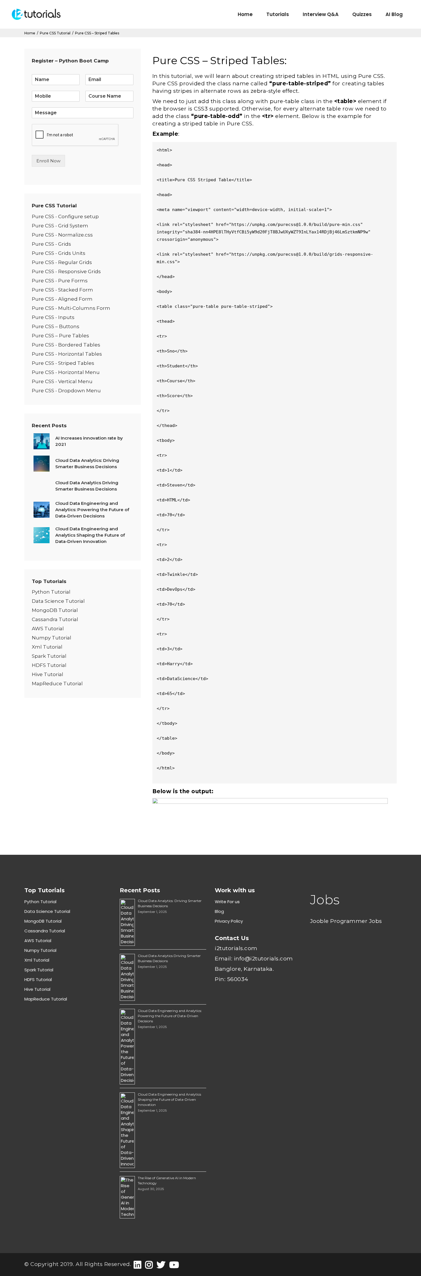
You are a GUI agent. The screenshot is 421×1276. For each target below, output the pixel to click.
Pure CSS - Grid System (60, 226)
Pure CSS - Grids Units (58, 253)
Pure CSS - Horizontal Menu (66, 372)
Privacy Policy (229, 921)
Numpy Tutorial (51, 638)
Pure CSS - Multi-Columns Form (71, 308)
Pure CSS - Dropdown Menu (66, 390)
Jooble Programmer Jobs (346, 921)
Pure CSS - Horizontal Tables (67, 354)
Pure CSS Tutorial (55, 33)
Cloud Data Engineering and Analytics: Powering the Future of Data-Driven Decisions (170, 1016)
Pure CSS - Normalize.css (62, 235)
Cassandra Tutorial (55, 619)
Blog (219, 911)
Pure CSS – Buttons (55, 326)
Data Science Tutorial (58, 601)
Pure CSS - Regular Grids (62, 262)
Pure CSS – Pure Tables (60, 335)
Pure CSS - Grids (51, 244)
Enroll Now (48, 161)
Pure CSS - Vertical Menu (62, 381)
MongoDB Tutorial (55, 610)
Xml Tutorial (47, 647)
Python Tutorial (51, 592)
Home (29, 33)
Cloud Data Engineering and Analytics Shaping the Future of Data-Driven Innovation (169, 1099)
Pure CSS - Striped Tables (63, 363)
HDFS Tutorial (49, 665)
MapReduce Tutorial (57, 683)
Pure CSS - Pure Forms (60, 280)
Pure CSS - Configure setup (65, 216)
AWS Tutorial (48, 628)
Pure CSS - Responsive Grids (66, 271)
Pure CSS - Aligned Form (62, 299)
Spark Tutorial (49, 656)
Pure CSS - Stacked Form (62, 290)
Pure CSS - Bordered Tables (66, 345)
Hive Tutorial (47, 674)
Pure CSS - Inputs (53, 317)
